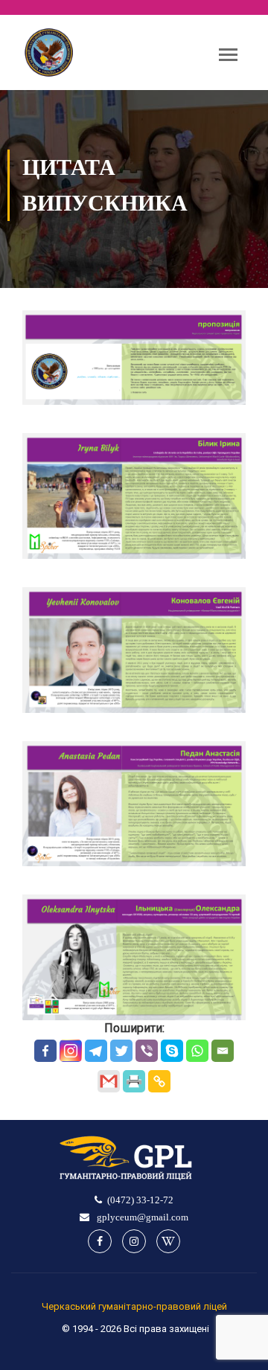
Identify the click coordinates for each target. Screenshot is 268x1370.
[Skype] (172, 1051)
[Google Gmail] (109, 1081)
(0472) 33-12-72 (140, 1200)
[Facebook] (45, 1051)
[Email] (222, 1051)
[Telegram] (96, 1051)
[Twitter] (121, 1051)
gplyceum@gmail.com (141, 1217)
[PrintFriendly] (134, 1081)
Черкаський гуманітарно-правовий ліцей (134, 1306)
